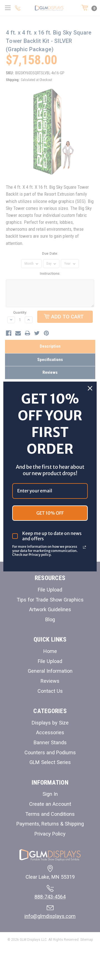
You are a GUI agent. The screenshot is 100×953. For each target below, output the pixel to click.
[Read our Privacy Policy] (84, 547)
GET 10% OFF (50, 513)
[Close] (90, 388)
